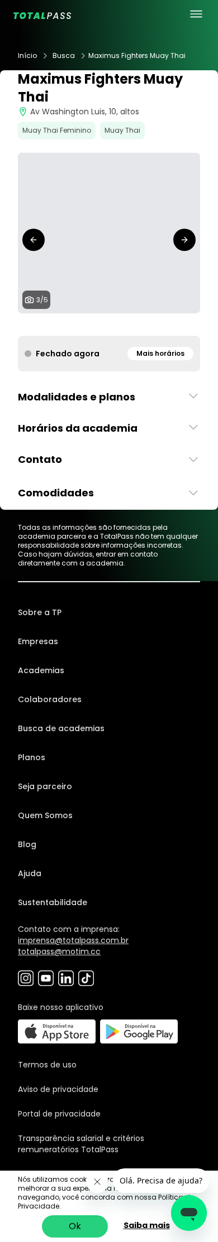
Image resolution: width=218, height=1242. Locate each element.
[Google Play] (139, 1031)
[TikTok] (86, 978)
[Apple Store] (57, 1031)
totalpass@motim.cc (59, 951)
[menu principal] (196, 14)
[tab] (91, 324)
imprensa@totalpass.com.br (73, 940)
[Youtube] (46, 978)
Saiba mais (147, 1225)
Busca (64, 55)
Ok (75, 1226)
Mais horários (160, 353)
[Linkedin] (66, 978)
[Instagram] (26, 978)
